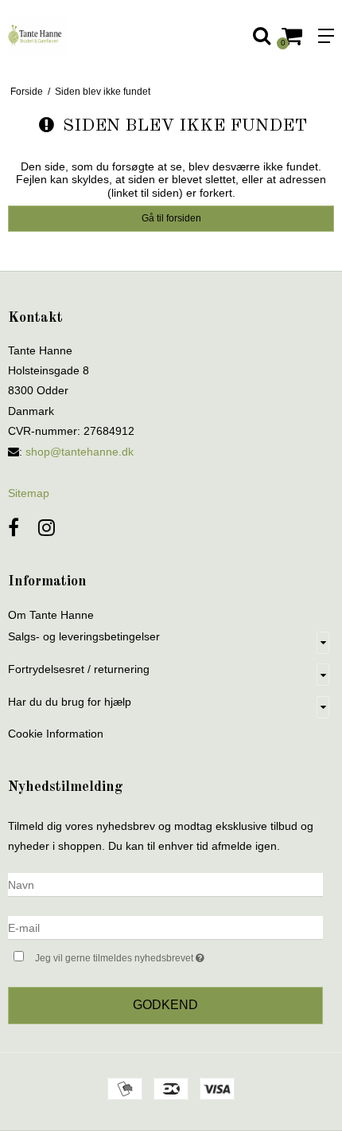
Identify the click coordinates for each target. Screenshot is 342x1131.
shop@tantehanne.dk (79, 451)
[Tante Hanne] (85, 36)
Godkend (165, 1005)
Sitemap (28, 493)
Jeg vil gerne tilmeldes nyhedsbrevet (148, 954)
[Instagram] (46, 527)
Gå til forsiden (171, 218)
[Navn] (165, 884)
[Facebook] (13, 527)
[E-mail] (165, 927)
